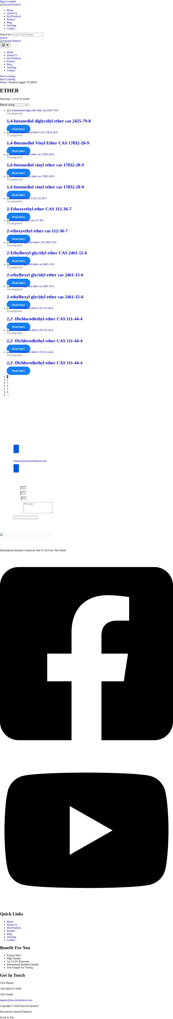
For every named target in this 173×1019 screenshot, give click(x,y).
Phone (17, 498)
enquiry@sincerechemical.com (30, 460)
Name (17, 488)
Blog (9, 933)
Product (11, 930)
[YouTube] (86, 906)
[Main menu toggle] (5, 45)
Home (3, 82)
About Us (12, 924)
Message (18, 512)
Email (17, 493)
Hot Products (14, 927)
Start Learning (7, 79)
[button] (3, 37)
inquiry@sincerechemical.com (16, 1000)
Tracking (11, 936)
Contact (11, 940)
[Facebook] (86, 751)
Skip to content (8, 1)
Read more (18, 129)
